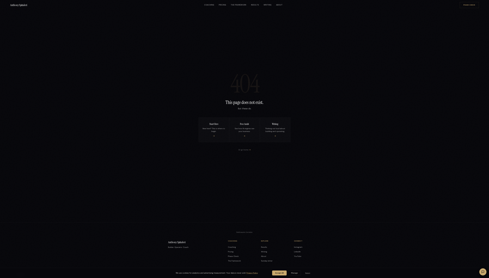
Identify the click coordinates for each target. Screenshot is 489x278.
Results (255, 5)
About (279, 5)
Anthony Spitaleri (18, 5)
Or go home (244, 150)
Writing (267, 5)
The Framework (239, 5)
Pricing (222, 5)
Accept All (279, 273)
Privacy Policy (252, 273)
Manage (294, 273)
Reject (307, 273)
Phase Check (469, 5)
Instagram (298, 247)
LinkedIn (297, 252)
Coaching (209, 5)
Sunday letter (267, 261)
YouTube (297, 256)
